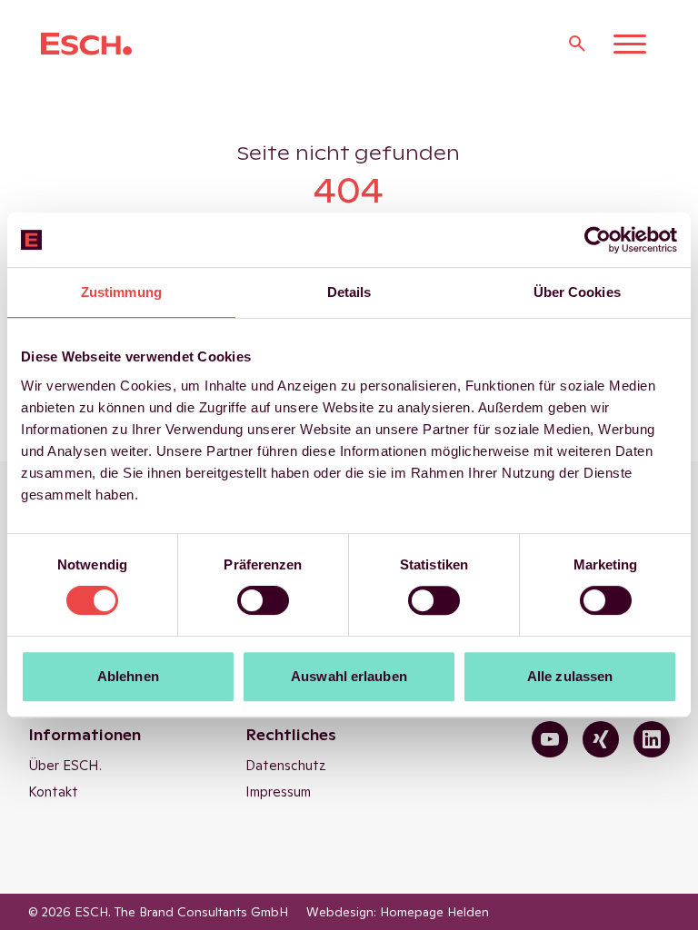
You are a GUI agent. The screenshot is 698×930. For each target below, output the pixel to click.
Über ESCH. (65, 765)
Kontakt (53, 791)
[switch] (263, 600)
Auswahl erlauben (349, 676)
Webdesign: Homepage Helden (397, 912)
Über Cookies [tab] (577, 292)
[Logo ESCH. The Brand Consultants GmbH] (86, 44)
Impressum (278, 791)
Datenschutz (285, 765)
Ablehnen (128, 676)
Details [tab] (349, 292)
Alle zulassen (570, 676)
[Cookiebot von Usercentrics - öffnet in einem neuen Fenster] (597, 239)
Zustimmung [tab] (121, 292)
